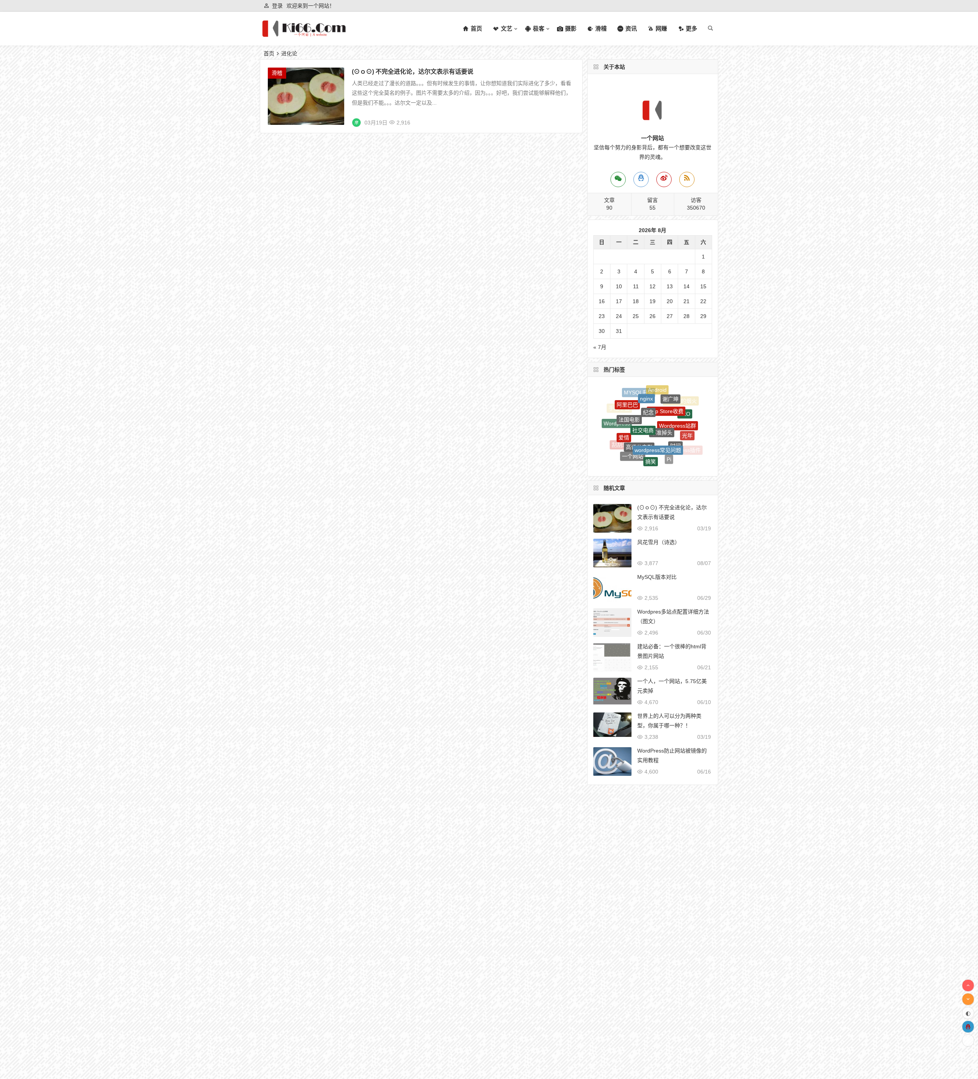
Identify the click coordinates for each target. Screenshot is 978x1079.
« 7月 (599, 347)
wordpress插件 (683, 439)
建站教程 (673, 455)
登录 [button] (277, 6)
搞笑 (650, 435)
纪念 (648, 390)
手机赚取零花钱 (641, 462)
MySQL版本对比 (657, 577)
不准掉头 (661, 400)
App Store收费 (666, 391)
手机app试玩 (627, 450)
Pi (669, 437)
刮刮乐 (620, 433)
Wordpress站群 (677, 403)
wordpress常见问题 (658, 417)
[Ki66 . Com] (304, 35)
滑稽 (277, 73)
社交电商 (643, 399)
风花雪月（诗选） (658, 542)
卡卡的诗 (641, 451)
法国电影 (629, 399)
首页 (269, 53)
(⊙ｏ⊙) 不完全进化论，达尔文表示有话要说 (412, 71)
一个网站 (632, 434)
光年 (687, 421)
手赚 (659, 452)
